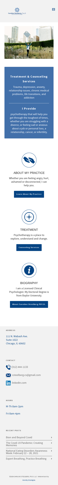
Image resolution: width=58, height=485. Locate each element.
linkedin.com (19, 383)
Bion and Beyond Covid (19, 437)
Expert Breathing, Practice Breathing (26, 458)
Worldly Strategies (28, 480)
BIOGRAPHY (29, 283)
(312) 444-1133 (20, 367)
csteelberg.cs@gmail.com (26, 375)
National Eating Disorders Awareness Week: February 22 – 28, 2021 (26, 452)
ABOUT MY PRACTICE (29, 172)
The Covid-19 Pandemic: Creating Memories (24, 444)
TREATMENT (29, 229)
